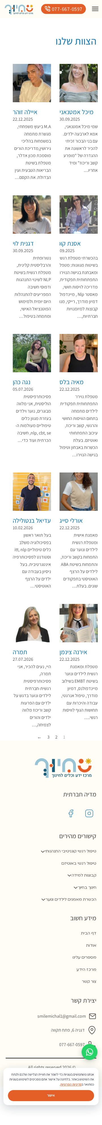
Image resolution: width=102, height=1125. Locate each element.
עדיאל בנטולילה (32, 520)
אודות (91, 945)
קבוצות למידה (84, 875)
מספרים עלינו (84, 957)
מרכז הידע (86, 969)
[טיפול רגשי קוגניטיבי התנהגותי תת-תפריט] (43, 851)
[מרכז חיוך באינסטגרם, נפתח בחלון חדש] (89, 813)
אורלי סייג (71, 520)
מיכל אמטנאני (77, 112)
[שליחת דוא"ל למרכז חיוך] (92, 1016)
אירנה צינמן (73, 652)
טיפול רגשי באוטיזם (78, 863)
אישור (51, 1095)
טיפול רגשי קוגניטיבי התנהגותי (70, 851)
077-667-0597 (67, 9)
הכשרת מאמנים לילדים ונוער (71, 899)
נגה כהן (21, 382)
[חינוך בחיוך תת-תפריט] (75, 887)
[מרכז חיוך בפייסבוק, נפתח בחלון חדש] (71, 813)
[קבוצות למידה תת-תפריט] (69, 875)
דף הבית (88, 933)
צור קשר (89, 981)
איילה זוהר (25, 112)
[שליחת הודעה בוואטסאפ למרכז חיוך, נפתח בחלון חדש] (89, 1052)
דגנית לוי (23, 243)
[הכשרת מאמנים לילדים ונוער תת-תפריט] (43, 899)
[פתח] (95, 9)
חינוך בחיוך (87, 887)
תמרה (20, 652)
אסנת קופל (67, 243)
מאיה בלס (72, 382)
